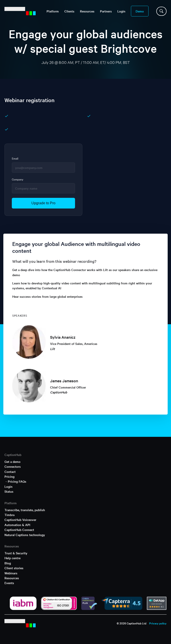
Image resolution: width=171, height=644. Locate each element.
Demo (140, 11)
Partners (106, 11)
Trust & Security (15, 553)
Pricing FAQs (17, 481)
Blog (7, 563)
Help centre (12, 558)
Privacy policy (158, 623)
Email (15, 158)
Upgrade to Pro (43, 203)
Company (17, 179)
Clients (69, 11)
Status (8, 491)
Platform (53, 11)
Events (9, 583)
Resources (11, 578)
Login (121, 11)
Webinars (10, 573)
